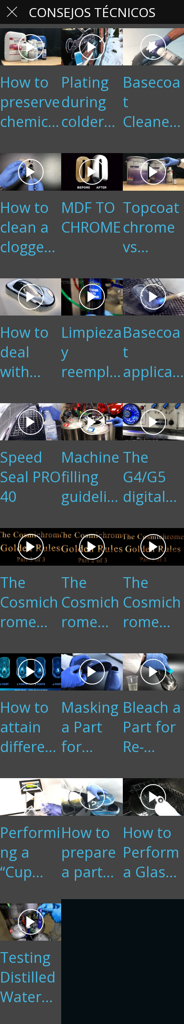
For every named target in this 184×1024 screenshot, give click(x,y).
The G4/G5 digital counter (149, 476)
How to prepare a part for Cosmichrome (90, 852)
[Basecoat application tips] (153, 297)
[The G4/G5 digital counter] (153, 421)
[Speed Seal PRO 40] (30, 421)
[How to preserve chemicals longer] (30, 46)
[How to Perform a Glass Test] (153, 796)
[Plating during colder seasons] (91, 46)
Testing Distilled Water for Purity (28, 976)
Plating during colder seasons (89, 101)
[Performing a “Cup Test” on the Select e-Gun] (30, 796)
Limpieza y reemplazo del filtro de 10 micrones (91, 351)
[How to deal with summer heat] (30, 297)
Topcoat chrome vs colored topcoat (151, 227)
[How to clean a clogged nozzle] (30, 171)
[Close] (12, 12)
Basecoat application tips (152, 351)
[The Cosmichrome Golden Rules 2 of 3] (91, 546)
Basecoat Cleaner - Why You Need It (153, 101)
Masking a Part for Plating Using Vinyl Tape (90, 726)
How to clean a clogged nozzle (26, 227)
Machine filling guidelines (90, 476)
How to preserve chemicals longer (30, 101)
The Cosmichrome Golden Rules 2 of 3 (90, 602)
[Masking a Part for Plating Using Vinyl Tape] (91, 672)
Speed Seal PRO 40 (30, 476)
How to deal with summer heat (28, 351)
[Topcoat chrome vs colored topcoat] (153, 171)
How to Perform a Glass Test (151, 852)
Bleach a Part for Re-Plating (152, 726)
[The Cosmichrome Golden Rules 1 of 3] (153, 546)
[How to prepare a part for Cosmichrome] (91, 796)
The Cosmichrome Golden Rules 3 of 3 (29, 602)
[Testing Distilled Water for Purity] (30, 922)
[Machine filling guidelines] (91, 421)
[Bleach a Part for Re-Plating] (153, 672)
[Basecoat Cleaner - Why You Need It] (153, 46)
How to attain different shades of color (29, 726)
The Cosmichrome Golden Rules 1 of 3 (152, 602)
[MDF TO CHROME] (91, 171)
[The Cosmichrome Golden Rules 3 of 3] (30, 546)
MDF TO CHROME (91, 217)
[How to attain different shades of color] (30, 672)
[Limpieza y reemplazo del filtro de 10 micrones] (91, 297)
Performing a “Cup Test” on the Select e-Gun (30, 852)
